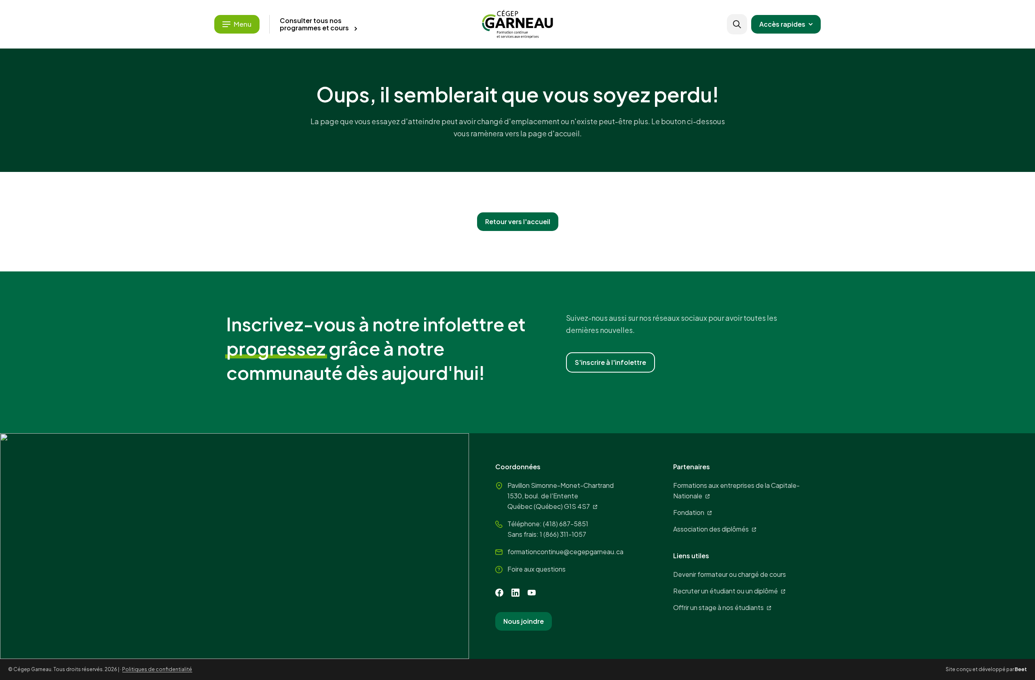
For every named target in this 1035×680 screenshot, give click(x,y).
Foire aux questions (536, 569)
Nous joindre (523, 621)
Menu (242, 24)
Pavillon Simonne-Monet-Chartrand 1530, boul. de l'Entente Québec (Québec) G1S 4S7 (560, 496)
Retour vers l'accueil (517, 221)
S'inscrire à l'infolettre (610, 362)
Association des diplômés (711, 529)
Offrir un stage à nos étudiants (718, 607)
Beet (1021, 669)
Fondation (688, 512)
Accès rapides (782, 24)
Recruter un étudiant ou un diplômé (725, 591)
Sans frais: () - (546, 534)
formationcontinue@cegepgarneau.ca (565, 551)
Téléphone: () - (547, 523)
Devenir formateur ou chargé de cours (729, 574)
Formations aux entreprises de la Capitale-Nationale (736, 490)
